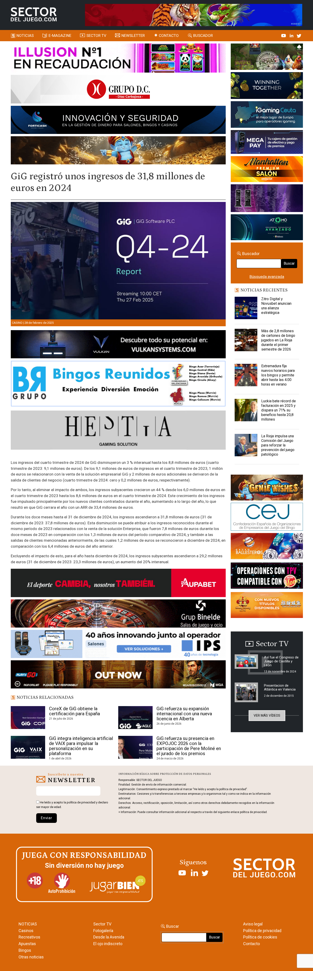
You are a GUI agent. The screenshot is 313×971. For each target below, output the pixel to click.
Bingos (25, 950)
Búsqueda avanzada (267, 276)
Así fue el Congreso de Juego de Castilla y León (281, 661)
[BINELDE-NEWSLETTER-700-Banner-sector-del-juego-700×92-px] (118, 614)
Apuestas (27, 943)
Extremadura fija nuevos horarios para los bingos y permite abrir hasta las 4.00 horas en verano (278, 375)
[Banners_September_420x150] (267, 606)
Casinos (26, 930)
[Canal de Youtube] (284, 35)
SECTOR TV (96, 35)
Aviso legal (253, 924)
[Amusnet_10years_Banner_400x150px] (267, 86)
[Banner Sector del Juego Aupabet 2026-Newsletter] (118, 583)
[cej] (267, 517)
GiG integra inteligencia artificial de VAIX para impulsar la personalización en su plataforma (81, 746)
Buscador (203, 35)
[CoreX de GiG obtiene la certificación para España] (28, 717)
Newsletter (133, 35)
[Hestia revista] (118, 431)
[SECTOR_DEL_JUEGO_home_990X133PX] (118, 59)
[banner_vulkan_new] (118, 345)
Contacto (169, 35)
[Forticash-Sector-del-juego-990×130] (118, 120)
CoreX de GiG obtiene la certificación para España (74, 711)
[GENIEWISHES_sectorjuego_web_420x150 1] (267, 488)
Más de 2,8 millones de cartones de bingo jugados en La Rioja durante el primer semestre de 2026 (278, 340)
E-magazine (60, 35)
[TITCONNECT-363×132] (267, 576)
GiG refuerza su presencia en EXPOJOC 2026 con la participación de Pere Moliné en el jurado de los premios (188, 746)
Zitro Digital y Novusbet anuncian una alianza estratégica (276, 306)
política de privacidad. (253, 812)
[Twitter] (299, 35)
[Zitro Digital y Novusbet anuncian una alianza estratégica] (246, 308)
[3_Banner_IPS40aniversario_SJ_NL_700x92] (118, 644)
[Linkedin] (292, 35)
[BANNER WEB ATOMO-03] (267, 228)
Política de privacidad (262, 930)
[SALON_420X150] (267, 170)
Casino (17, 322)
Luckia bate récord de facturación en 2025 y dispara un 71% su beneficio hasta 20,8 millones (278, 410)
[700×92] (118, 675)
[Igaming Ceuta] (267, 115)
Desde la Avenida (108, 937)
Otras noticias (31, 957)
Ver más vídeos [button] (267, 715)
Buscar (289, 263)
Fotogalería (103, 930)
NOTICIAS (28, 924)
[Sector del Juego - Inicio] (34, 14)
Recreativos (29, 937)
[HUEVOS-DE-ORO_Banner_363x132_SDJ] (267, 57)
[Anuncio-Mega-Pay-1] (267, 143)
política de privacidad (81, 802)
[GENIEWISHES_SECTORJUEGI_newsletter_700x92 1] (118, 151)
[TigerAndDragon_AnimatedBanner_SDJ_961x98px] (193, 14)
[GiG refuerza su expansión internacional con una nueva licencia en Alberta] (135, 717)
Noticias (25, 35)
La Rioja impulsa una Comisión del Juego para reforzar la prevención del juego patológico (277, 445)
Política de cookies (260, 937)
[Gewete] (267, 199)
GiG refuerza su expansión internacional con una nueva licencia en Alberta (184, 713)
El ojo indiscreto (107, 943)
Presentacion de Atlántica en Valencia (280, 687)
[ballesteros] (267, 547)
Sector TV (102, 924)
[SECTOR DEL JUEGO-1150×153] (118, 90)
